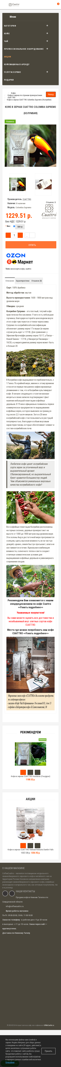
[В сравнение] (37, 845)
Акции (7, 57)
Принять (48, 1051)
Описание (9, 281)
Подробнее (9, 1062)
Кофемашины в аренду (17, 64)
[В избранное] (27, 235)
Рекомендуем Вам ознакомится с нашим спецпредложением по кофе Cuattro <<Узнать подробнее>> (30, 604)
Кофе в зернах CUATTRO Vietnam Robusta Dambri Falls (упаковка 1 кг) (30, 851)
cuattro (28, 269)
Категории (10, 26)
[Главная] (5, 93)
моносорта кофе (17, 269)
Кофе (7, 33)
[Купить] (23, 772)
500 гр (20, 227)
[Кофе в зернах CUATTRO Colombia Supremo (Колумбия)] (30, 146)
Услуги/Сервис (12, 72)
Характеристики (22, 281)
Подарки (9, 80)
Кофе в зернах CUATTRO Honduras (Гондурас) (30, 776)
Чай (6, 41)
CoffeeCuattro (8, 873)
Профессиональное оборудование (24, 49)
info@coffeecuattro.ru (15, 906)
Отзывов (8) (36, 281)
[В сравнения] (32, 235)
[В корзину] (23, 845)
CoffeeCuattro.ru (49, 1025)
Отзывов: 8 (51, 202)
